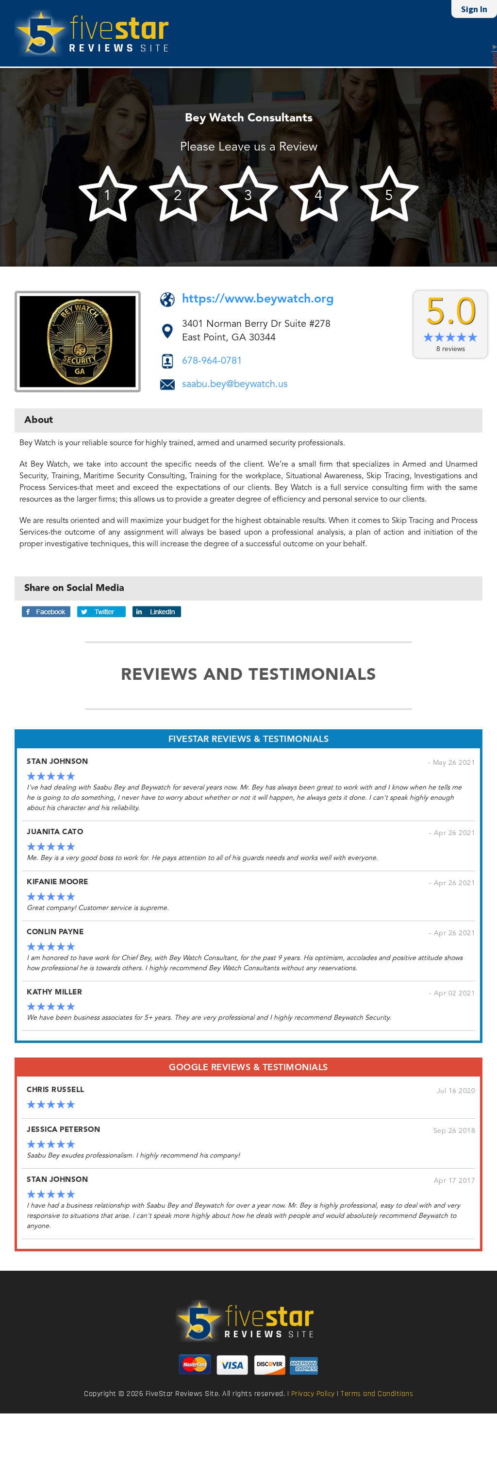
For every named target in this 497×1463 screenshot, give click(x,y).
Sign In (474, 9)
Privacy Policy (313, 1394)
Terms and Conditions (377, 1394)
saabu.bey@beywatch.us (235, 384)
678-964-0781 (212, 361)
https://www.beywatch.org (258, 299)
